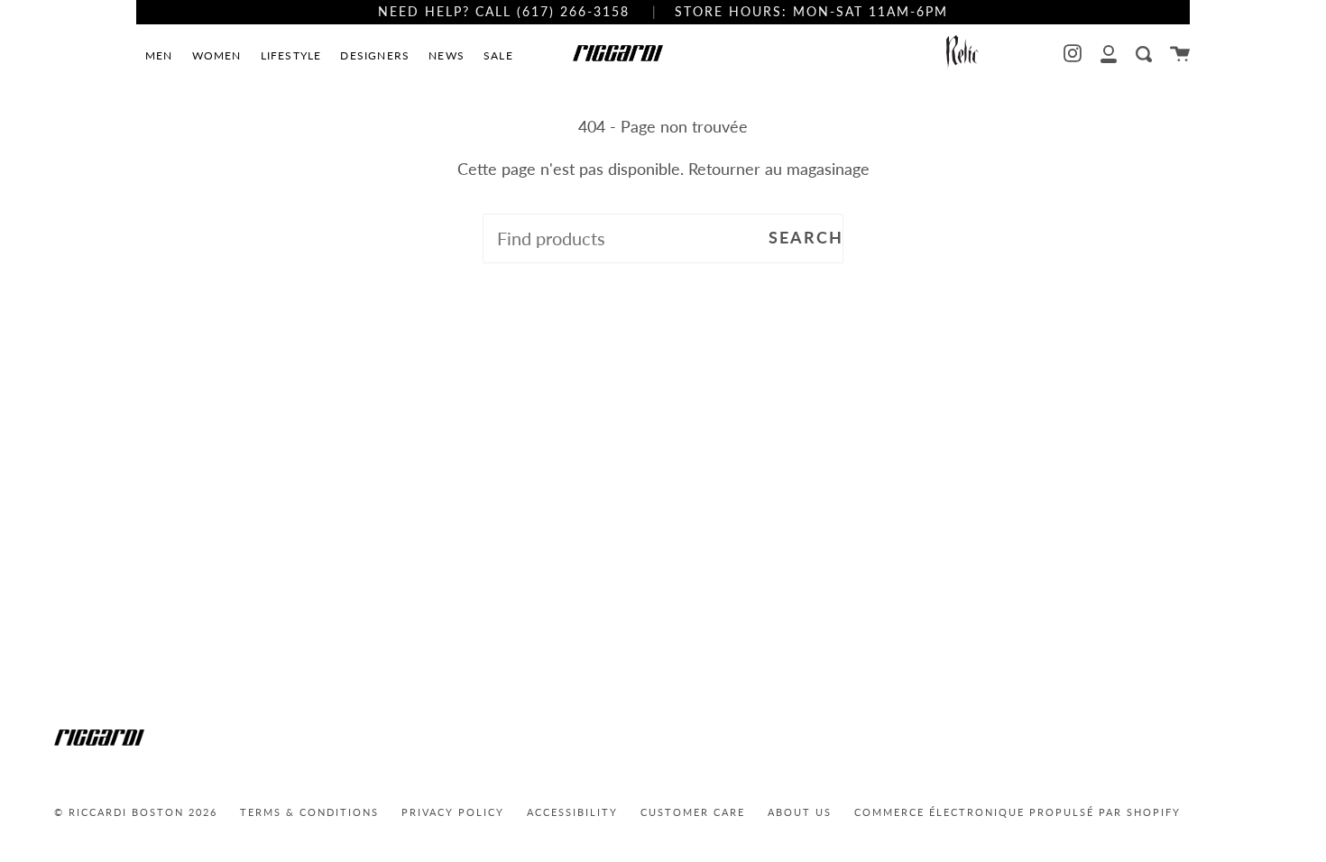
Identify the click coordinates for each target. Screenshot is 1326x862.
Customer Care (692, 812)
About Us (800, 812)
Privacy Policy (452, 812)
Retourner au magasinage (779, 169)
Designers (375, 55)
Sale (498, 55)
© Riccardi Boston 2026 (135, 812)
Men (159, 55)
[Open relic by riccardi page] (962, 53)
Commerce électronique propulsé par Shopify (1017, 812)
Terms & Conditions (309, 812)
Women (217, 55)
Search (806, 237)
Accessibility (572, 812)
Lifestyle (291, 55)
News (446, 55)
